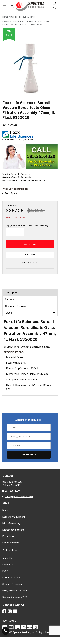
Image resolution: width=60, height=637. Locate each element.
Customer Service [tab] (15, 306)
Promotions (8, 536)
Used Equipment (10, 542)
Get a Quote (30, 254)
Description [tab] (11, 292)
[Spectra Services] (30, 6)
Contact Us (8, 564)
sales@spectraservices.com (19, 496)
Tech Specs (11, 193)
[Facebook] (4, 611)
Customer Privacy (11, 577)
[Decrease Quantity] (9, 232)
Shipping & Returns (12, 584)
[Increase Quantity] (21, 232)
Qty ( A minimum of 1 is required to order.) (27, 225)
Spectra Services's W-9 (14, 597)
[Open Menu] (4, 6)
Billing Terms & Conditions (15, 590)
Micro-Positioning (11, 523)
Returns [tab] (9, 299)
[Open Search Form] (12, 6)
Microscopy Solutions (13, 529)
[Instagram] (10, 611)
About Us (7, 558)
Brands (6, 510)
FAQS (5, 571)
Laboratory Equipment (13, 516)
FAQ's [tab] (8, 312)
